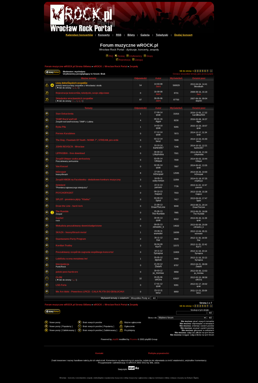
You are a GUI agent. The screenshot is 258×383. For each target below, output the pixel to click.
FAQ (111, 56)
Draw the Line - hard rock (69, 206)
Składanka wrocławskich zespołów (74, 98)
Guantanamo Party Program (71, 239)
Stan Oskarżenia (64, 113)
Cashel (59, 218)
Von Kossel (62, 166)
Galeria (145, 34)
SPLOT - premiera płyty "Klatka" (73, 199)
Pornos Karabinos (65, 133)
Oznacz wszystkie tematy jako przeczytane (193, 74)
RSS (118, 34)
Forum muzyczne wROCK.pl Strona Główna (68, 66)
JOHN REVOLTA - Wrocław (70, 146)
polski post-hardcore (67, 272)
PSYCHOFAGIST (64, 193)
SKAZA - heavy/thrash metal (71, 232)
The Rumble (62, 211)
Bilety (131, 34)
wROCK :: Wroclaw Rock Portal (110, 66)
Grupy (150, 56)
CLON (59, 277)
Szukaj (121, 56)
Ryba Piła (61, 127)
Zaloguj (139, 60)
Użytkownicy (135, 56)
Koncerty (104, 34)
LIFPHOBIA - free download (70, 153)
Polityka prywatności (158, 353)
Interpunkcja (62, 264)
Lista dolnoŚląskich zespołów (71, 83)
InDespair (61, 172)
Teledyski (162, 34)
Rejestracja (125, 60)
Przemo (133, 339)
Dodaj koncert (183, 34)
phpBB (115, 339)
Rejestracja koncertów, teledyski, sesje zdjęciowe (82, 93)
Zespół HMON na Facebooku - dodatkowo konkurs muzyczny (88, 179)
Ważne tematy (88, 78)
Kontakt (99, 353)
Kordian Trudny (64, 245)
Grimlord (60, 185)
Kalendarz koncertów (79, 34)
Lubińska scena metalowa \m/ (71, 258)
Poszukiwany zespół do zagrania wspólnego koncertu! (85, 252)
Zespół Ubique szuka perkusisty (73, 158)
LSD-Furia (61, 285)
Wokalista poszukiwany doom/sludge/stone (79, 225)
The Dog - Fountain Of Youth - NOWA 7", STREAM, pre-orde (87, 140)
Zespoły (134, 66)
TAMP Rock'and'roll (66, 119)
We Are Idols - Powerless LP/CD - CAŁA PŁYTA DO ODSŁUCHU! (90, 291)
